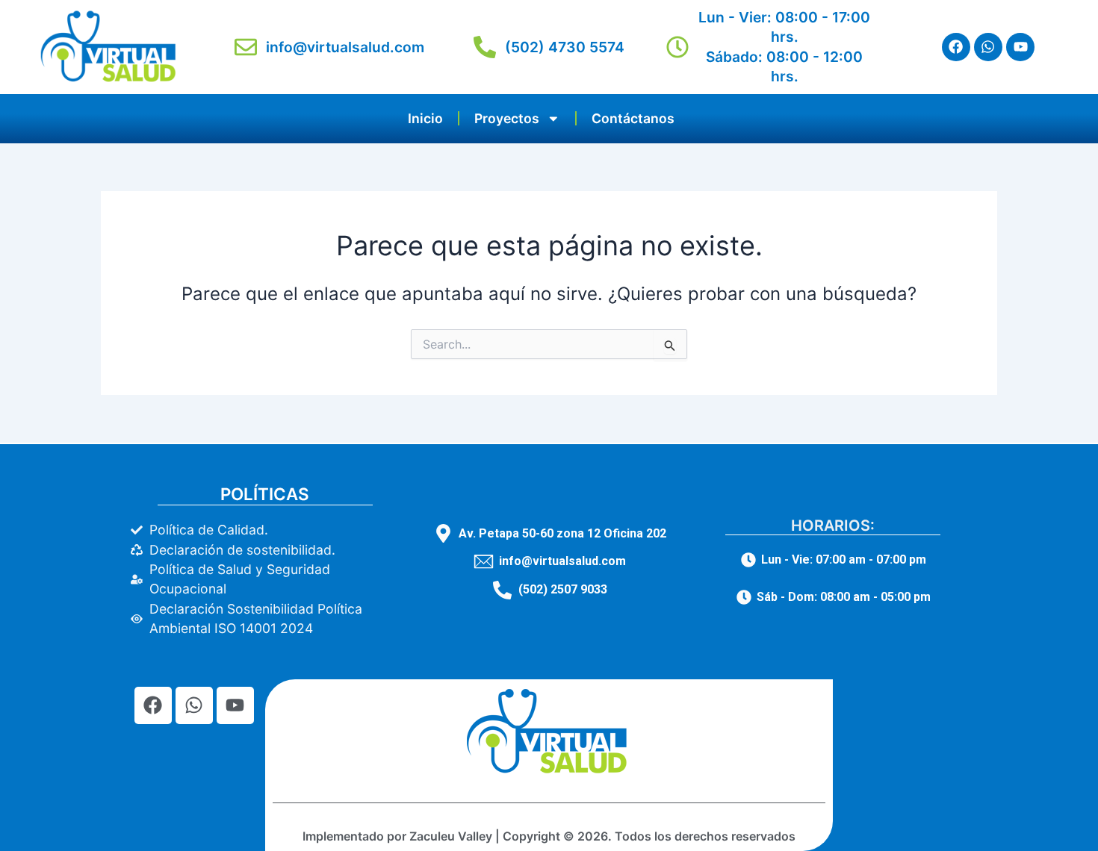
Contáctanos (633, 118)
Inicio (425, 118)
